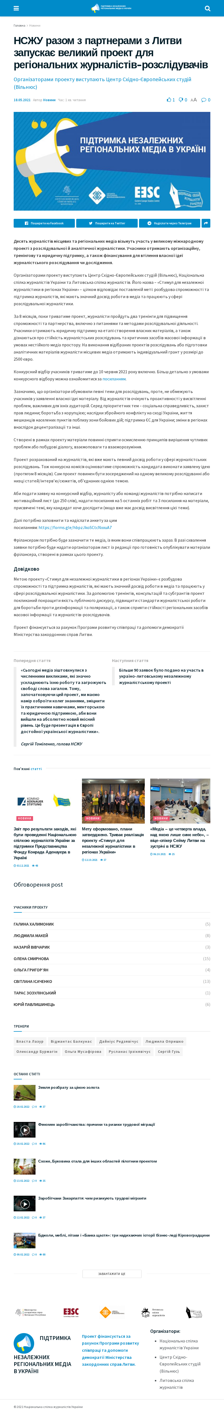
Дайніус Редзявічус (118, 1041)
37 (104, 860)
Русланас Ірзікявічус (130, 1051)
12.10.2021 (91, 860)
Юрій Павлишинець (34, 1004)
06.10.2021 (159, 854)
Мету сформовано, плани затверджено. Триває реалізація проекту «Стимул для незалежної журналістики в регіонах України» (113, 841)
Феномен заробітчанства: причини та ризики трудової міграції (96, 1124)
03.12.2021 (22, 865)
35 (43, 1181)
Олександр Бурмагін (37, 1051)
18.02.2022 (22, 1106)
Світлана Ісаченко (33, 981)
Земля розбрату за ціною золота (68, 1087)
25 (173, 854)
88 (43, 1254)
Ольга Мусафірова (83, 1051)
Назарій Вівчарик (32, 947)
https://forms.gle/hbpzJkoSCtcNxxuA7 (75, 527)
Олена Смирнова (31, 958)
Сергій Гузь (169, 1051)
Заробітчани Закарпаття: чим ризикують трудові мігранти (92, 1198)
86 (43, 1144)
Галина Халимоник (34, 924)
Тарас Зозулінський (35, 993)
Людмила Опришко (165, 1041)
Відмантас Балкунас (71, 1041)
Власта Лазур (30, 1041)
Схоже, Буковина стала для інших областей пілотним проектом (97, 1161)
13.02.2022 (22, 1181)
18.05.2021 (22, 100)
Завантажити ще (112, 1274)
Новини (34, 25)
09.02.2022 (22, 1254)
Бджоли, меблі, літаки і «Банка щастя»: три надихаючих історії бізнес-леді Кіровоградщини (124, 1235)
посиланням (114, 378)
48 (36, 865)
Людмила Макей (31, 935)
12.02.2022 (22, 1217)
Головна (19, 25)
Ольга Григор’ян (31, 969)
